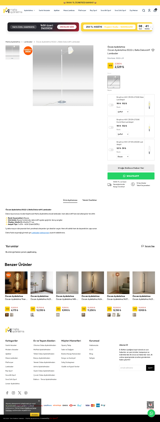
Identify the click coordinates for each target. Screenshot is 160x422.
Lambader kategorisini (40, 233)
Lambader (28, 42)
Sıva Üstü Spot (120, 10)
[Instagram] (13, 392)
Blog (91, 354)
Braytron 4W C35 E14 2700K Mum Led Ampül (130, 98)
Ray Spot (93, 10)
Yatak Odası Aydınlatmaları (44, 354)
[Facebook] (7, 392)
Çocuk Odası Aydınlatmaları (44, 375)
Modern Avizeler (12, 349)
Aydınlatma (28, 10)
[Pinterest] (26, 392)
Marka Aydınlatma (13, 42)
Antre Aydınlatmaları (42, 366)
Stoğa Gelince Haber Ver (131, 168)
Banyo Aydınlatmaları (42, 358)
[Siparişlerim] (149, 10)
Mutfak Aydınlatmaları (42, 349)
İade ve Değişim (67, 349)
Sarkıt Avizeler (44, 10)
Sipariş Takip (66, 345)
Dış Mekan (134, 10)
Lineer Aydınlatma (13, 383)
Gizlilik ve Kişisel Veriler (70, 366)
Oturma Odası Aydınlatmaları (45, 345)
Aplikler (57, 10)
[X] (19, 392)
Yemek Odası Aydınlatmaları (44, 362)
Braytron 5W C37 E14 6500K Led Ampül (130, 143)
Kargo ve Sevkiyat (68, 358)
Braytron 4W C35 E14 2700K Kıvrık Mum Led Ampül (128, 120)
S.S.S (91, 349)
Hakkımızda (93, 345)
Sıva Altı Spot (106, 10)
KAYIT (150, 368)
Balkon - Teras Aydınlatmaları (45, 379)
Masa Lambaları (12, 358)
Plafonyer (82, 10)
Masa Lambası (69, 10)
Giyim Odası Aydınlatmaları (44, 371)
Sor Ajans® (54, 418)
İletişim (92, 358)
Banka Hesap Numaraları (71, 354)
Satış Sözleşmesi (67, 362)
